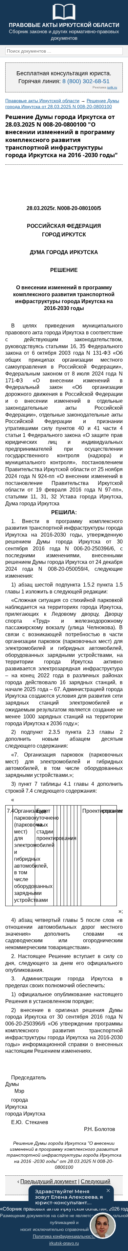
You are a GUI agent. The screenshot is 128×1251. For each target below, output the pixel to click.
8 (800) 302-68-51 (86, 81)
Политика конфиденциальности (64, 1236)
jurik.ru (112, 87)
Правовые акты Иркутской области (42, 100)
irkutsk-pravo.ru (64, 1243)
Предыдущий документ (48, 1181)
